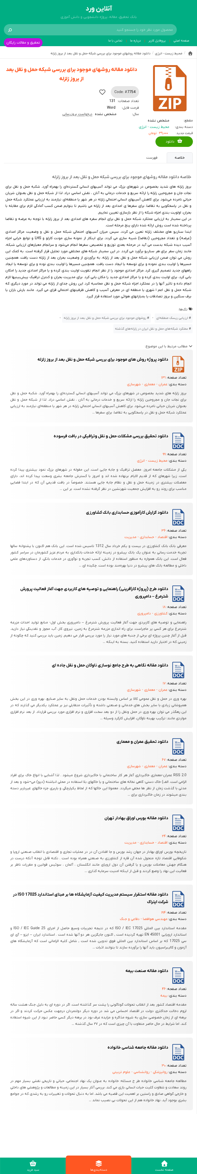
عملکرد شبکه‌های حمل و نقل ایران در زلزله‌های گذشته (151, 329)
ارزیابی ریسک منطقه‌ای (172, 318)
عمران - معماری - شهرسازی (147, 384)
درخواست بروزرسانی (77, 114)
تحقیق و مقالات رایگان (23, 42)
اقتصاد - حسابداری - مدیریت (146, 537)
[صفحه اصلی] (190, 53)
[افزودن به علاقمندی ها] (102, 92)
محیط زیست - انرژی (154, 127)
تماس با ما (115, 41)
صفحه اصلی (181, 41)
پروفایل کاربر (157, 41)
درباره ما (135, 41)
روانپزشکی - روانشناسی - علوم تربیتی (140, 1072)
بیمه (164, 995)
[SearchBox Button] (10, 29)
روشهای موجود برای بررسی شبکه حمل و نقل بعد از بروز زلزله (105, 318)
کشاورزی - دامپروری (152, 613)
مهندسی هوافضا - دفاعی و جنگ (144, 919)
